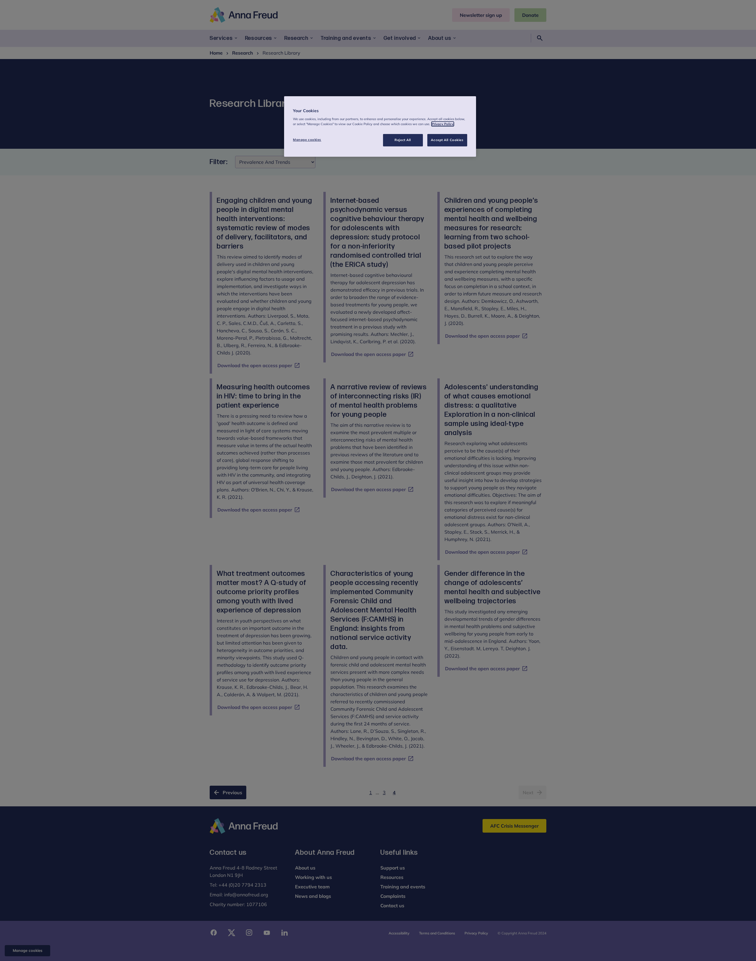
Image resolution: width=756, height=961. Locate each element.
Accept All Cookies (447, 140)
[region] (380, 126)
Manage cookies (307, 140)
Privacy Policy (443, 124)
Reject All (403, 140)
